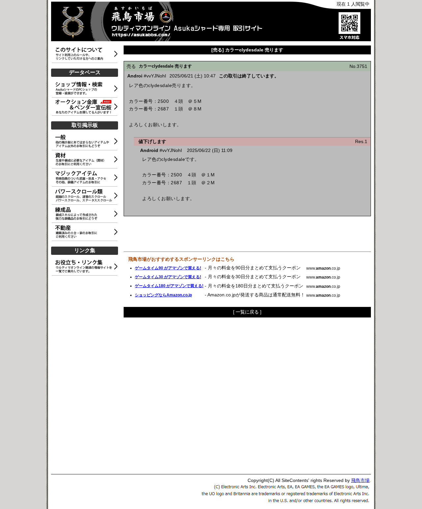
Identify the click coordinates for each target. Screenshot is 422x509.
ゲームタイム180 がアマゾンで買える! (169, 286)
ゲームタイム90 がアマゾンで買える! (168, 268)
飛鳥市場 (360, 480)
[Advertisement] (85, 375)
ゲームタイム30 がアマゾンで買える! (168, 277)
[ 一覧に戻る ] (247, 311)
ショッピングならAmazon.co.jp (163, 295)
